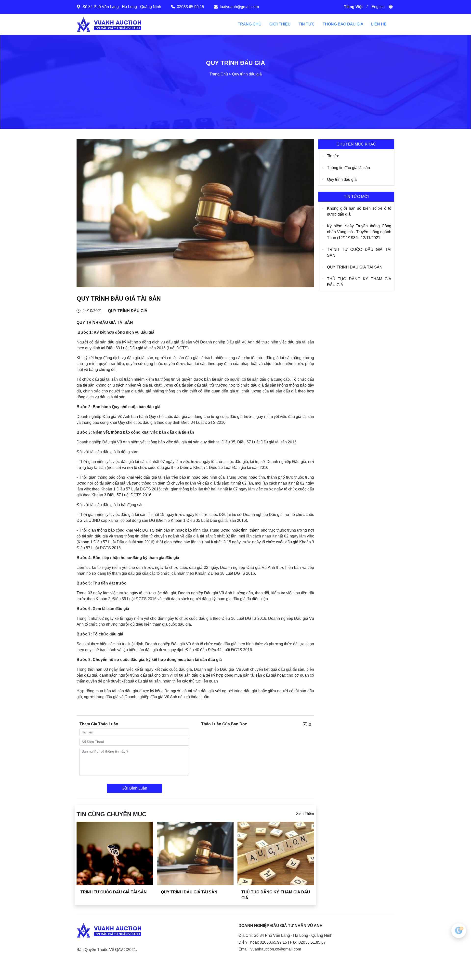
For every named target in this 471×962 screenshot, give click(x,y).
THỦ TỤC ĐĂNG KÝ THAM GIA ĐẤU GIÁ (359, 282)
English (378, 7)
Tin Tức (307, 24)
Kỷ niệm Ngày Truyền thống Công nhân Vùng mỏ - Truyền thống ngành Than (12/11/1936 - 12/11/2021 (359, 232)
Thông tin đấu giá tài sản (348, 168)
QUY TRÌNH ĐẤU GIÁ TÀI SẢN (189, 892)
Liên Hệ (379, 24)
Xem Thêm (305, 813)
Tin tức (333, 156)
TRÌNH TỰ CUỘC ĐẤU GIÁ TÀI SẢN (113, 892)
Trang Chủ (250, 24)
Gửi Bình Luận (134, 788)
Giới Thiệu (280, 24)
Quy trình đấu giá (342, 179)
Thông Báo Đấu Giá (343, 24)
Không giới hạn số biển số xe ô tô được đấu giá (359, 211)
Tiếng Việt (353, 7)
